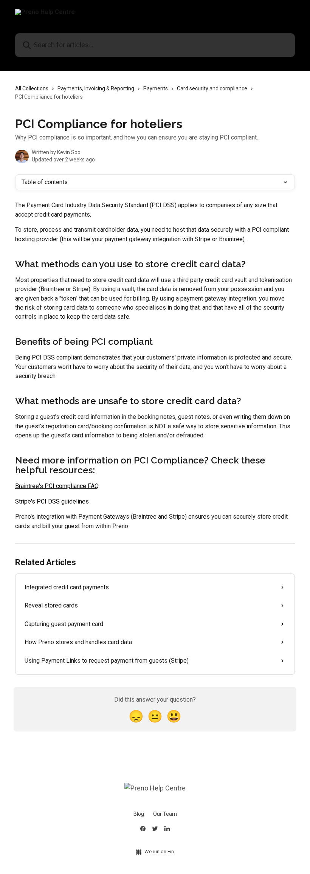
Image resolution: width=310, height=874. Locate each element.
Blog (138, 814)
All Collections (31, 88)
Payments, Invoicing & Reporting (95, 88)
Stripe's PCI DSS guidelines (52, 501)
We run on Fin (159, 851)
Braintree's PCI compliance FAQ (57, 486)
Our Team (165, 814)
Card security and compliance (212, 88)
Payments (155, 88)
